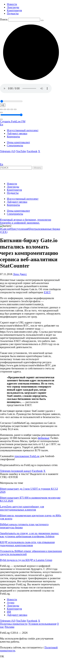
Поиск (4, 19)
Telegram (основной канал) (15, 470)
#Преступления (18, 228)
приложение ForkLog (26, 456)
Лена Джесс (20, 274)
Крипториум (14, 10)
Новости (12, 4)
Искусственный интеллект (22, 130)
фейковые (43, 438)
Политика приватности (14, 623)
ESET (47, 292)
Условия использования (42, 623)
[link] (9, 161)
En (1, 124)
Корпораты (13, 136)
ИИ (9, 611)
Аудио (10, 602)
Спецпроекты (15, 145)
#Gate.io (4, 228)
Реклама (9, 626)
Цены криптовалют (18, 142)
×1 (2, 105)
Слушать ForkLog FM (12, 121)
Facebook (32, 151)
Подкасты (13, 13)
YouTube (21, 151)
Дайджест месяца (17, 133)
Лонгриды (13, 7)
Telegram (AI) (8, 151)
